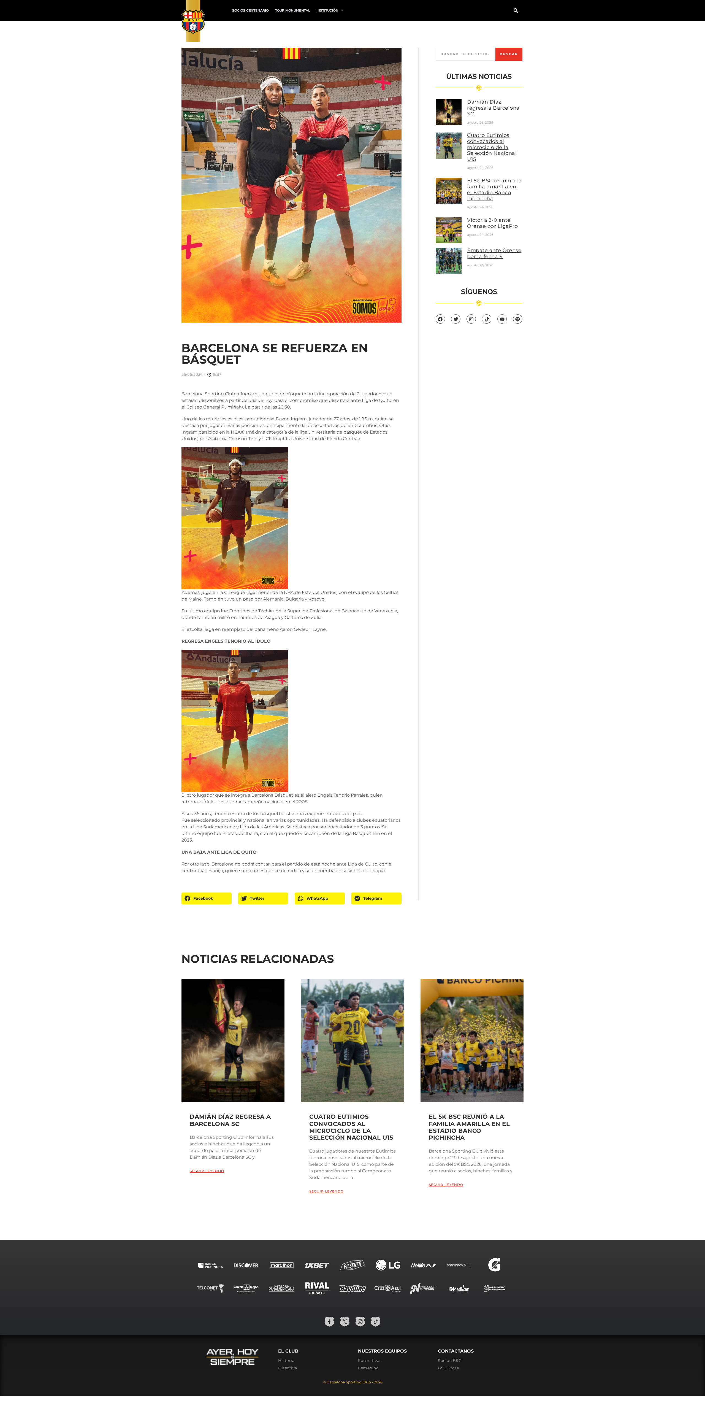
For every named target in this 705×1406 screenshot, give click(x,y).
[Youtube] (502, 319)
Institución (327, 10)
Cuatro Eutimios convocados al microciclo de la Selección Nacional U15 (492, 147)
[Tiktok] (486, 319)
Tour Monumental (292, 10)
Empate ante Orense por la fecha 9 (494, 253)
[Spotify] (517, 319)
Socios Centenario (250, 10)
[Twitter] (455, 319)
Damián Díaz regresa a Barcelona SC (493, 108)
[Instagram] (471, 319)
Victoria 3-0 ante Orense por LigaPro (492, 223)
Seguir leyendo (207, 1171)
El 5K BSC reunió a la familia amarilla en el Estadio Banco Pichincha (494, 190)
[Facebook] (440, 319)
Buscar (509, 54)
